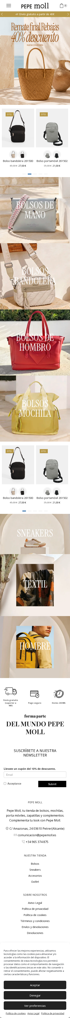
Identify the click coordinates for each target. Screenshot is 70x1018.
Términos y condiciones (35, 921)
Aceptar (35, 985)
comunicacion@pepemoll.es (37, 835)
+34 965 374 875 (37, 842)
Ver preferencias (35, 1006)
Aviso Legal (33, 1013)
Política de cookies (16, 1013)
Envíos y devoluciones (35, 927)
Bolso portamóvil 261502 (18, 161)
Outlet (35, 881)
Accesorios (35, 875)
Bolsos (35, 863)
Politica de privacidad (52, 1013)
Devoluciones (35, 933)
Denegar (35, 995)
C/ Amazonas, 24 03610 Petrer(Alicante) (37, 828)
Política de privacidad (35, 909)
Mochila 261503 (52, 161)
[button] (2, 14)
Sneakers (35, 869)
